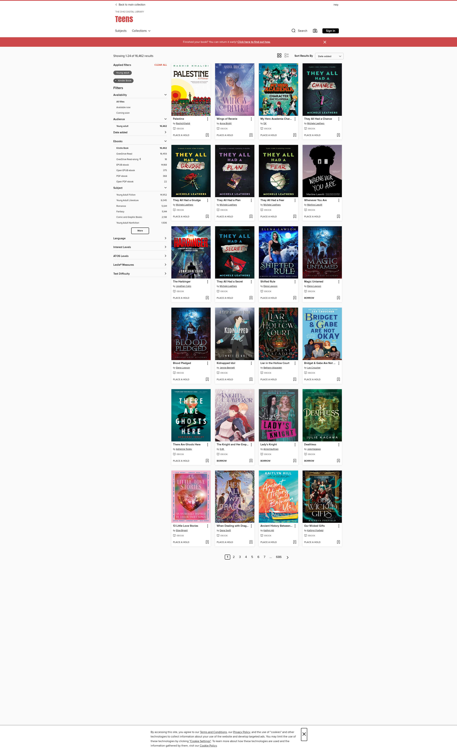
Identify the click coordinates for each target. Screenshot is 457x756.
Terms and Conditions (213, 732)
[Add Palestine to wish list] (207, 135)
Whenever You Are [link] (315, 200)
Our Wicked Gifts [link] (314, 526)
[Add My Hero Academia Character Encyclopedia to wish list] (294, 135)
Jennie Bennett (227, 367)
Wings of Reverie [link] (227, 119)
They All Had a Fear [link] (272, 200)
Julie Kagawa (314, 449)
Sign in (330, 31)
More (140, 230)
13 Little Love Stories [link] (185, 526)
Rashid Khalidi (183, 123)
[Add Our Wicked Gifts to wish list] (338, 542)
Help (336, 5)
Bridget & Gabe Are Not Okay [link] (320, 363)
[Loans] (315, 31)
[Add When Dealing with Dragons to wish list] (251, 542)
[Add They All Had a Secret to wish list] (251, 298)
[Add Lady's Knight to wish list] (294, 461)
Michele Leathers (315, 123)
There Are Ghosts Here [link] (186, 444)
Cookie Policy (208, 745)
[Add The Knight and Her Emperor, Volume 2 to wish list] (251, 461)
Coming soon (123, 113)
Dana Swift (225, 530)
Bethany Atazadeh (272, 367)
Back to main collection (131, 4)
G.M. (222, 449)
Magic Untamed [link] (313, 281)
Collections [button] (140, 31)
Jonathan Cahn (183, 286)
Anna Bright (226, 123)
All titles (120, 101)
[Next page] (287, 557)
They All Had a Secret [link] (230, 281)
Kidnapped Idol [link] (226, 363)
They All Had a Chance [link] (318, 119)
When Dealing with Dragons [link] (233, 526)
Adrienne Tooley (184, 449)
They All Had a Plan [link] (229, 200)
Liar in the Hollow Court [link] (274, 363)
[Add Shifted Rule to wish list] (294, 298)
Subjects (121, 31)
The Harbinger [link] (181, 281)
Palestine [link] (178, 119)
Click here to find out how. (253, 42)
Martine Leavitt (314, 204)
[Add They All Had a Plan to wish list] (251, 216)
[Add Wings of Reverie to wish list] (251, 135)
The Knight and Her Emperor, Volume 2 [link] (233, 444)
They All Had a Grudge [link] (187, 200)
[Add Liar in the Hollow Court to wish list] (294, 379)
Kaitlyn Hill (268, 530)
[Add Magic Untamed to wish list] (338, 298)
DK (265, 123)
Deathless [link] (310, 444)
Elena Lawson (270, 286)
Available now (123, 107)
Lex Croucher (313, 367)
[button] (299, 31)
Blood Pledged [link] (182, 363)
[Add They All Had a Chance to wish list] (338, 135)
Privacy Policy (241, 732)
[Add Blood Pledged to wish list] (207, 379)
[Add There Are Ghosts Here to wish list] (207, 461)
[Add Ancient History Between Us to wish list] (294, 542)
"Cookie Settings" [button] (200, 741)
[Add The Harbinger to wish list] (207, 298)
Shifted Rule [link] (267, 281)
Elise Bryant (182, 530)
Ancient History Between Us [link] (276, 526)
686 (279, 557)
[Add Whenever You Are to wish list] (338, 216)
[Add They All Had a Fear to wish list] (294, 216)
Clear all (160, 65)
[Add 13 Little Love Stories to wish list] (207, 542)
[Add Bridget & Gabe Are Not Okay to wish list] (338, 379)
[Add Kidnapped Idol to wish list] (251, 379)
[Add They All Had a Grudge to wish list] (207, 216)
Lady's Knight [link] (268, 444)
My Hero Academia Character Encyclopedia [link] (276, 119)
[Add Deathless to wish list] (338, 461)
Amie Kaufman (270, 449)
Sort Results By (304, 56)
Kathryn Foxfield (315, 530)
